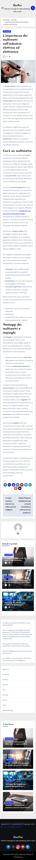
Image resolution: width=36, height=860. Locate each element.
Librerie (5, 685)
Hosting (5, 680)
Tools (4, 705)
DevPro (17, 5)
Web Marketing (7, 710)
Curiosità (7, 31)
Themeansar (17, 857)
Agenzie (5, 669)
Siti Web (5, 695)
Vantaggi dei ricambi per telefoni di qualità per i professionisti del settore (15, 605)
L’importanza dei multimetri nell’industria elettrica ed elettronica (15, 43)
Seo (3, 690)
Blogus (28, 854)
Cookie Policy (17, 827)
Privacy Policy (7, 827)
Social (4, 700)
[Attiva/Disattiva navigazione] (2, 8)
